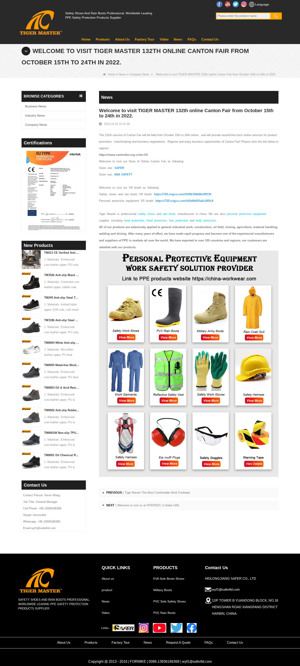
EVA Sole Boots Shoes (168, 578)
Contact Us (210, 39)
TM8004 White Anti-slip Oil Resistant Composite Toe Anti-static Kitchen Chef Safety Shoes (62, 342)
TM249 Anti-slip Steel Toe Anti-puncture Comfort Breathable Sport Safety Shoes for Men (62, 297)
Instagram (244, 4)
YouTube (228, 4)
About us (108, 578)
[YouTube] (159, 628)
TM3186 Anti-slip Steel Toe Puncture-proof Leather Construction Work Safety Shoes (62, 320)
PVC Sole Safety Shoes (169, 601)
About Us (122, 39)
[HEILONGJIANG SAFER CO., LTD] (40, 20)
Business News (35, 106)
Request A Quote (178, 642)
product (107, 590)
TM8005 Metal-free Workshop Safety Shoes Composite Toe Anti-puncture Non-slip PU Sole (62, 365)
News (178, 39)
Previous (23, 184)
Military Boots (162, 590)
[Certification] (53, 191)
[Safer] (123, 627)
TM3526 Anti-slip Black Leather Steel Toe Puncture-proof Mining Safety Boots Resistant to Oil (62, 275)
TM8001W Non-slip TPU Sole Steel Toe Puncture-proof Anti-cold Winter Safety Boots (62, 432)
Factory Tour (144, 39)
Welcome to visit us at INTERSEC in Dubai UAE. (148, 505)
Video (164, 39)
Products (103, 39)
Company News (139, 74)
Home (85, 39)
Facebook (220, 4)
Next (84, 184)
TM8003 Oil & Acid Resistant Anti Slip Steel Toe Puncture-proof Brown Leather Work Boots (62, 387)
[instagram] (143, 628)
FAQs (192, 39)
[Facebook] (192, 628)
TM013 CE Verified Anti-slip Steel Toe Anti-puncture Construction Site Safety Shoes (62, 252)
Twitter (236, 4)
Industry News (35, 115)
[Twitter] (177, 628)
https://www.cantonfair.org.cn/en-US (123, 154)
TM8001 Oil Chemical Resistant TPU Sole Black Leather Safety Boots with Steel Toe (62, 455)
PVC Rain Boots (164, 613)
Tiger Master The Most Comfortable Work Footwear (157, 492)
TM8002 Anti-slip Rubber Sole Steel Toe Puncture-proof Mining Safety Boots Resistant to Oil (62, 410)
